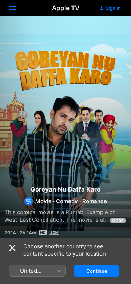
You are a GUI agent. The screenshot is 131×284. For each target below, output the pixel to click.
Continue (96, 271)
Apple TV (65, 8)
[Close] (12, 248)
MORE (118, 220)
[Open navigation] (17, 8)
